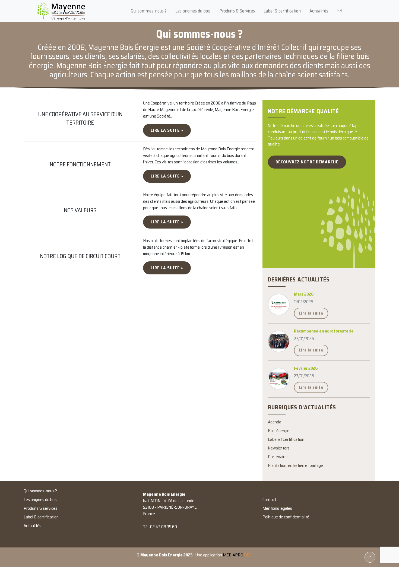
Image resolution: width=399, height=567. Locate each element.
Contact (269, 499)
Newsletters (279, 448)
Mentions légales (277, 508)
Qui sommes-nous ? (149, 10)
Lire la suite (311, 313)
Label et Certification (286, 439)
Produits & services (40, 508)
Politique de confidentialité (285, 517)
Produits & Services (237, 10)
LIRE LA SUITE (165, 130)
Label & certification (282, 10)
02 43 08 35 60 (163, 526)
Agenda (274, 422)
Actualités (318, 10)
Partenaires (278, 456)
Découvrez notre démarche (307, 162)
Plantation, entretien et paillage (295, 465)
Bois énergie (278, 430)
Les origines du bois (193, 10)
